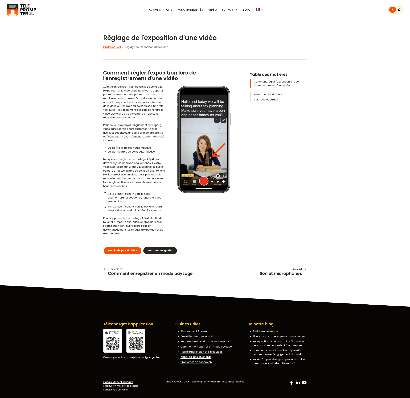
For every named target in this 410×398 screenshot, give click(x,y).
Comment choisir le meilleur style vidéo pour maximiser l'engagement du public (277, 352)
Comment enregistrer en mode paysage (206, 346)
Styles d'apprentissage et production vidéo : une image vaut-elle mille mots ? (280, 361)
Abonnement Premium (194, 331)
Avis (169, 10)
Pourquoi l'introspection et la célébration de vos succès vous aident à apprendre (278, 343)
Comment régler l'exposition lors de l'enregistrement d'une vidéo (276, 83)
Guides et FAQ (112, 47)
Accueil (155, 10)
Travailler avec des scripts (197, 336)
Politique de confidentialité (118, 382)
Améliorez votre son (265, 331)
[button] (259, 9)
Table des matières (268, 74)
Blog (246, 10)
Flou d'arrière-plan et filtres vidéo (201, 352)
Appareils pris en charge (195, 357)
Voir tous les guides (266, 99)
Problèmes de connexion (196, 362)
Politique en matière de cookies (120, 385)
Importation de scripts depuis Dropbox (204, 341)
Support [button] (228, 10)
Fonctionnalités (190, 10)
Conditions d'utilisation (115, 389)
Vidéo (212, 10)
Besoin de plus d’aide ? (268, 94)
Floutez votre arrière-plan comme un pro (279, 336)
